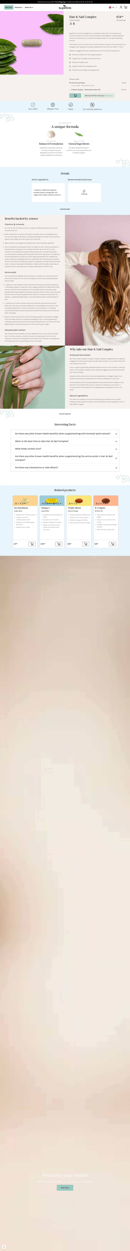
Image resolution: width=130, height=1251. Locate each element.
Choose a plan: (74, 79)
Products (18, 7)
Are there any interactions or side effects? (36, 467)
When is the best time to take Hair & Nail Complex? (42, 441)
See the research (65, 414)
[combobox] (113, 7)
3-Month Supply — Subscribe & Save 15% (86, 90)
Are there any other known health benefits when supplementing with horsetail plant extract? (62, 433)
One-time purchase (78, 83)
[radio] (70, 83)
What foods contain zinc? (28, 448)
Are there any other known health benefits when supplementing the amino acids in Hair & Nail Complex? (64, 458)
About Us (28, 7)
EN (113, 7)
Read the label (65, 209)
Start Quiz (8, 7)
